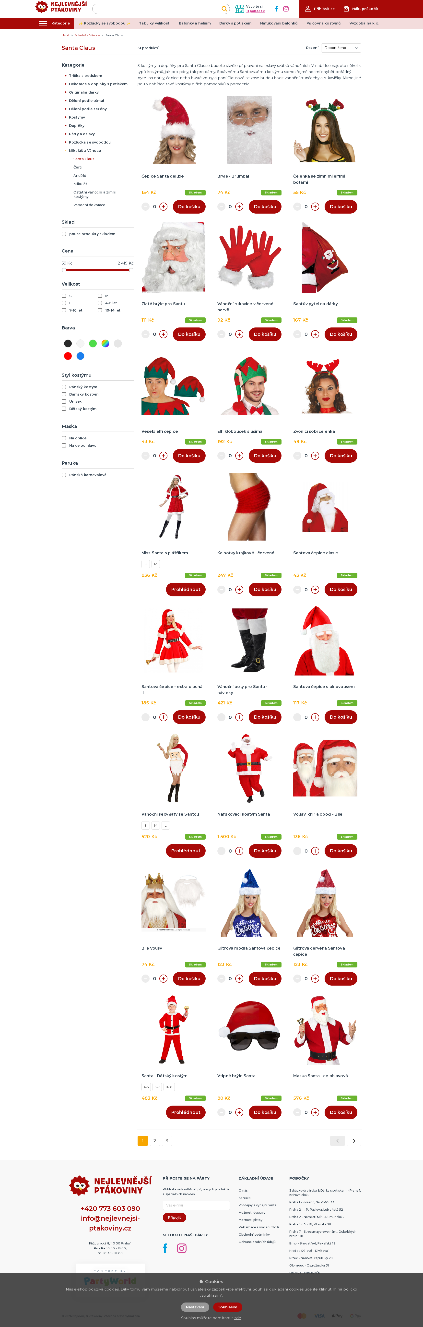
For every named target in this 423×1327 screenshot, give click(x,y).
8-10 (169, 1087)
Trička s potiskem (85, 75)
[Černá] (68, 343)
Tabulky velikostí (154, 23)
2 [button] (154, 1141)
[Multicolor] (105, 343)
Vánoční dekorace (89, 205)
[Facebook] (276, 9)
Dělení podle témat (87, 100)
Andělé (79, 175)
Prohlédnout (185, 589)
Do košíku (189, 206)
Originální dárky (84, 92)
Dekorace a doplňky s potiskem (98, 84)
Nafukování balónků (279, 23)
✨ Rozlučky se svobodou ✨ (104, 23)
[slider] (64, 270)
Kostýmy (77, 117)
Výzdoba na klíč (364, 23)
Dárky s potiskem (235, 23)
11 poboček (255, 11)
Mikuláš (80, 184)
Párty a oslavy (82, 134)
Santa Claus (83, 159)
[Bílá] (80, 343)
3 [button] (166, 1141)
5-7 (157, 1087)
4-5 (146, 1087)
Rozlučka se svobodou (90, 142)
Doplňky (76, 125)
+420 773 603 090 (110, 1209)
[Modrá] (80, 356)
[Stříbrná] (118, 343)
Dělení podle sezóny (88, 109)
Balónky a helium (195, 23)
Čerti (77, 167)
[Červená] (68, 356)
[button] (320, 9)
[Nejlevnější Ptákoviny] (61, 8)
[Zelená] (93, 343)
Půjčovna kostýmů (323, 23)
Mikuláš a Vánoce (85, 150)
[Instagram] (286, 9)
